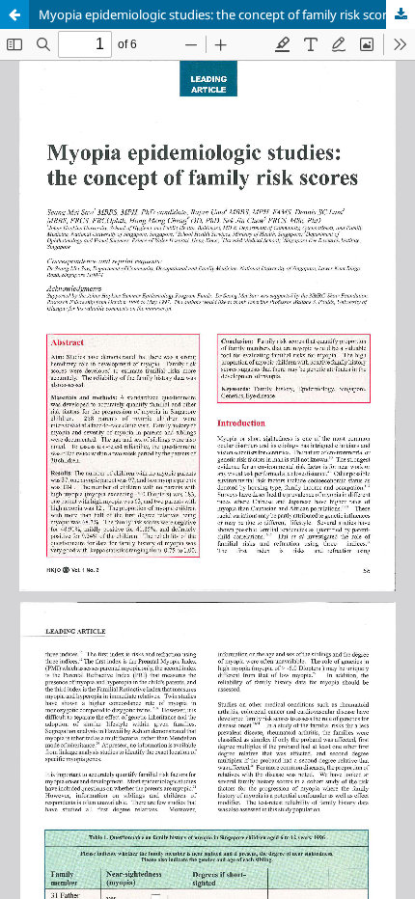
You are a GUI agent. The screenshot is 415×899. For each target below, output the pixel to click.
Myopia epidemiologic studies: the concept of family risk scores (219, 14)
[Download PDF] (400, 14)
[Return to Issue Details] (14, 14)
